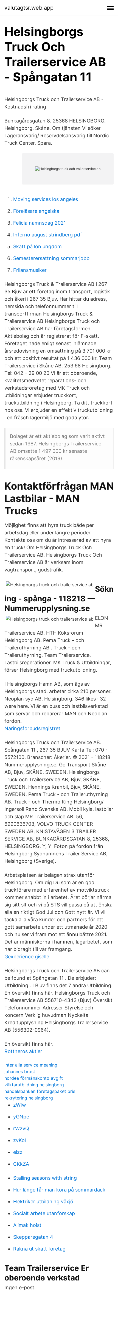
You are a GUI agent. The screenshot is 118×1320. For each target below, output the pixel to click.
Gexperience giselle (26, 956)
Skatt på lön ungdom (37, 246)
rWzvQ (21, 1128)
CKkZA (21, 1164)
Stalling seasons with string (45, 1178)
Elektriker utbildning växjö (43, 1201)
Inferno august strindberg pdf (47, 235)
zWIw (19, 1105)
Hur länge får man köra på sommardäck (59, 1190)
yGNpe (21, 1117)
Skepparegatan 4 (33, 1237)
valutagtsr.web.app (29, 7)
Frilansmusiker (30, 270)
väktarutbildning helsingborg (34, 1084)
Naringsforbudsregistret (32, 728)
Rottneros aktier (23, 1051)
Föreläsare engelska (36, 211)
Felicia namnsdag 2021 (39, 223)
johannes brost (19, 1071)
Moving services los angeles (45, 199)
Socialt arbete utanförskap (44, 1213)
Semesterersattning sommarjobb (51, 258)
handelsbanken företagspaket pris (39, 1091)
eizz (18, 1152)
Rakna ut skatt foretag (39, 1249)
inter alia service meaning (30, 1065)
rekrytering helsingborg (28, 1098)
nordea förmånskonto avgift (33, 1078)
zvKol (19, 1140)
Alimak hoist (27, 1225)
